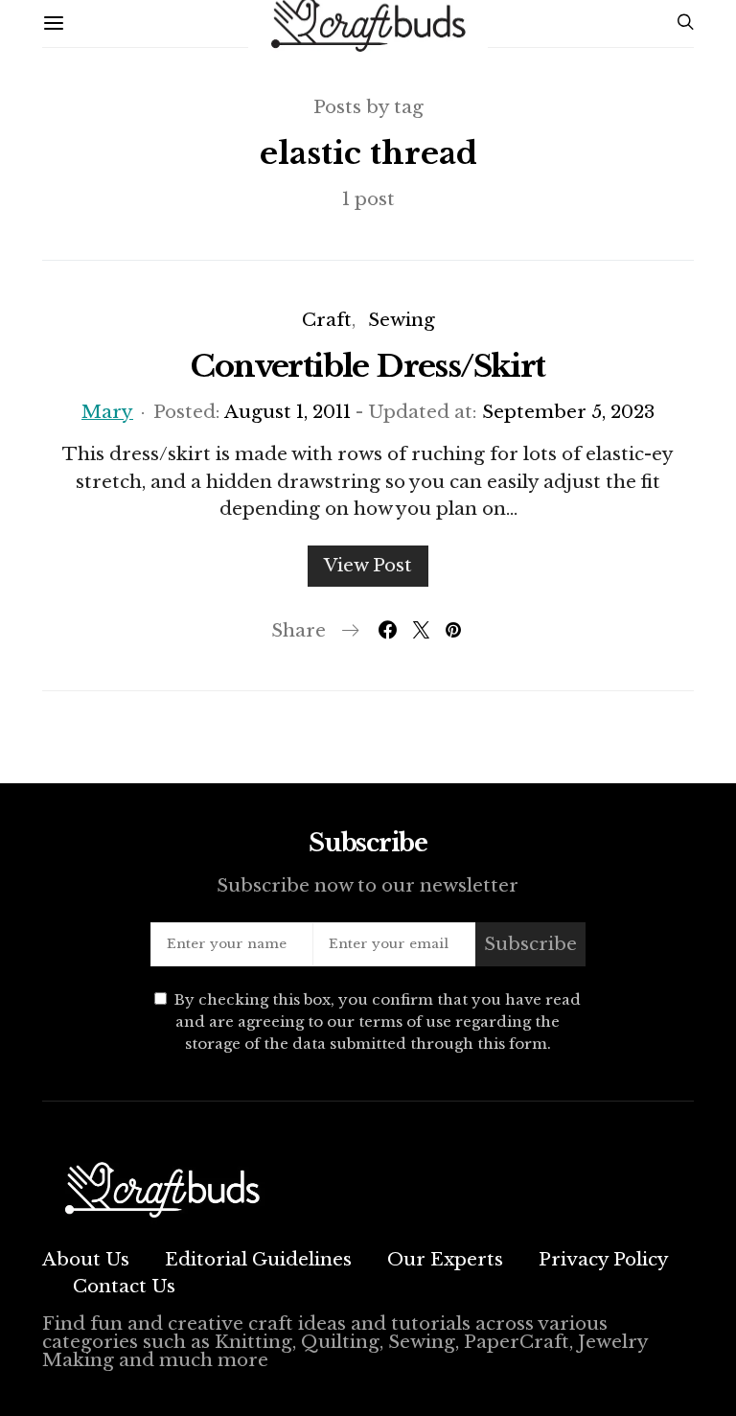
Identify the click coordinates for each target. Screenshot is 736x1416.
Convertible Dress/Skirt (367, 366)
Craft (327, 320)
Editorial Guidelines (258, 1259)
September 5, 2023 (568, 412)
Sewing (401, 320)
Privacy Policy (604, 1259)
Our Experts (445, 1259)
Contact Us (124, 1286)
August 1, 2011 (287, 412)
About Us (85, 1259)
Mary (107, 412)
